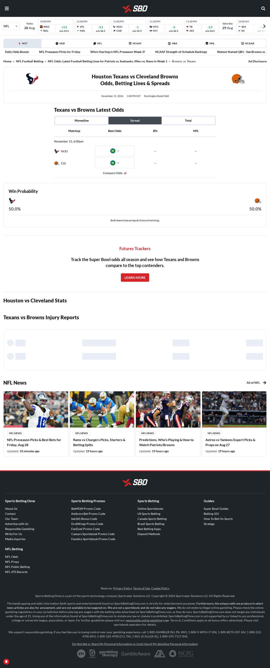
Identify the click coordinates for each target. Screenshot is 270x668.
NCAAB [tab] (249, 43)
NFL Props (12, 561)
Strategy (209, 524)
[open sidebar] (6, 8)
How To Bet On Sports (218, 518)
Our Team (11, 518)
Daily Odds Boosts (17, 52)
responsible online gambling (144, 620)
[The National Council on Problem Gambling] (181, 653)
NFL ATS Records (16, 572)
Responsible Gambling (19, 529)
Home (7, 61)
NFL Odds (11, 556)
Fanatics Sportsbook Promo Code (93, 539)
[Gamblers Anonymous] (160, 653)
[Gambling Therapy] (108, 653)
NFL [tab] (99, 43)
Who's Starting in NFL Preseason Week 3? (117, 52)
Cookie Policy (160, 588)
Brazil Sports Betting (151, 524)
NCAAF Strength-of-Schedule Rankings (181, 52)
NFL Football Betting (29, 61)
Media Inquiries (15, 539)
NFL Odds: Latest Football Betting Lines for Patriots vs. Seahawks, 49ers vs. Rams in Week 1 (107, 61)
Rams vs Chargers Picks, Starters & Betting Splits (99, 442)
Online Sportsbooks (150, 508)
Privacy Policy (122, 588)
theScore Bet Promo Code (88, 513)
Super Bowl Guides (216, 508)
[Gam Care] (92, 653)
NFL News (15, 433)
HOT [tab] (23, 45)
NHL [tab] (212, 43)
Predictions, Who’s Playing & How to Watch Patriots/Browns (166, 442)
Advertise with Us (16, 524)
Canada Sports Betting (152, 518)
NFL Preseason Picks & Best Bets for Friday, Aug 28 (34, 442)
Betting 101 (211, 513)
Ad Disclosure (257, 61)
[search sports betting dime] (263, 8)
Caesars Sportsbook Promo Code (93, 534)
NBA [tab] (174, 43)
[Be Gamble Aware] (135, 654)
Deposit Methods (149, 534)
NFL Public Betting (17, 567)
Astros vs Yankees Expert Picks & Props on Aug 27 (230, 442)
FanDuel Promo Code (85, 529)
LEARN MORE (135, 277)
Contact (10, 513)
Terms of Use (141, 588)
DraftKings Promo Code (87, 524)
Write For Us (13, 534)
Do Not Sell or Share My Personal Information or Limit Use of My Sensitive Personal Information (135, 644)
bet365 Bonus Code (84, 518)
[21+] (81, 653)
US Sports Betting (149, 513)
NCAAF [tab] (137, 43)
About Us (11, 508)
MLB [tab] (62, 43)
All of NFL (253, 382)
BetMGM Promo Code (86, 508)
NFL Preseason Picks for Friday (59, 52)
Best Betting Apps (149, 529)
